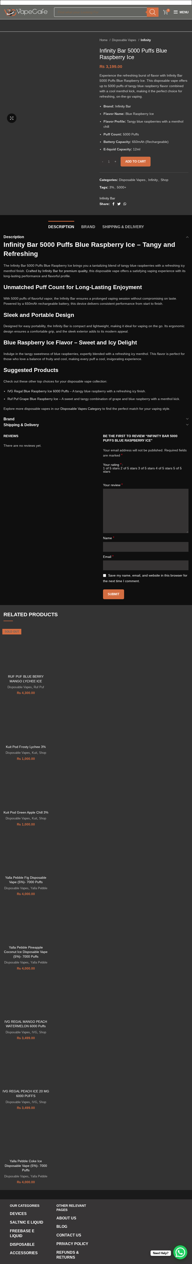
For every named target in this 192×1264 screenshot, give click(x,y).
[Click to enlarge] (11, 118)
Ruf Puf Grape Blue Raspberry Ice (32, 399)
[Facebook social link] (113, 204)
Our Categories (24, 1205)
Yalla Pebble (38, 888)
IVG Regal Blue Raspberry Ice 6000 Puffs (38, 391)
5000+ (121, 187)
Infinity (146, 40)
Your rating (112, 465)
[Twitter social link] (119, 204)
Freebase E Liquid (22, 1233)
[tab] (61, 226)
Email (108, 557)
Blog (61, 1227)
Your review (113, 485)
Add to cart (135, 161)
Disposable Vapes (124, 40)
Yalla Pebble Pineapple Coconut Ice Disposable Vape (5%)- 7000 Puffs (26, 951)
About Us (66, 1218)
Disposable (22, 1244)
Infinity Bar (123, 106)
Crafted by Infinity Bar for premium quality (56, 271)
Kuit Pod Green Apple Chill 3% (26, 812)
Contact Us (68, 1235)
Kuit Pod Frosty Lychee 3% (26, 747)
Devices (18, 1214)
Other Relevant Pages (71, 1208)
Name (108, 538)
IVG (34, 1032)
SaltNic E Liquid (26, 1222)
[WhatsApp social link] (125, 204)
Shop (164, 180)
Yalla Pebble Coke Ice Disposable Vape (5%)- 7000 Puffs (26, 1165)
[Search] (153, 12)
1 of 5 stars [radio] (111, 468)
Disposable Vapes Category (80, 409)
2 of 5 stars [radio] (129, 468)
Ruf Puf (39, 687)
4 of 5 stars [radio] (164, 468)
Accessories (24, 1253)
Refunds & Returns (67, 1254)
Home (104, 40)
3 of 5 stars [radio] (146, 468)
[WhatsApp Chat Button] (180, 1252)
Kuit (34, 752)
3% (111, 187)
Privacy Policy (72, 1244)
